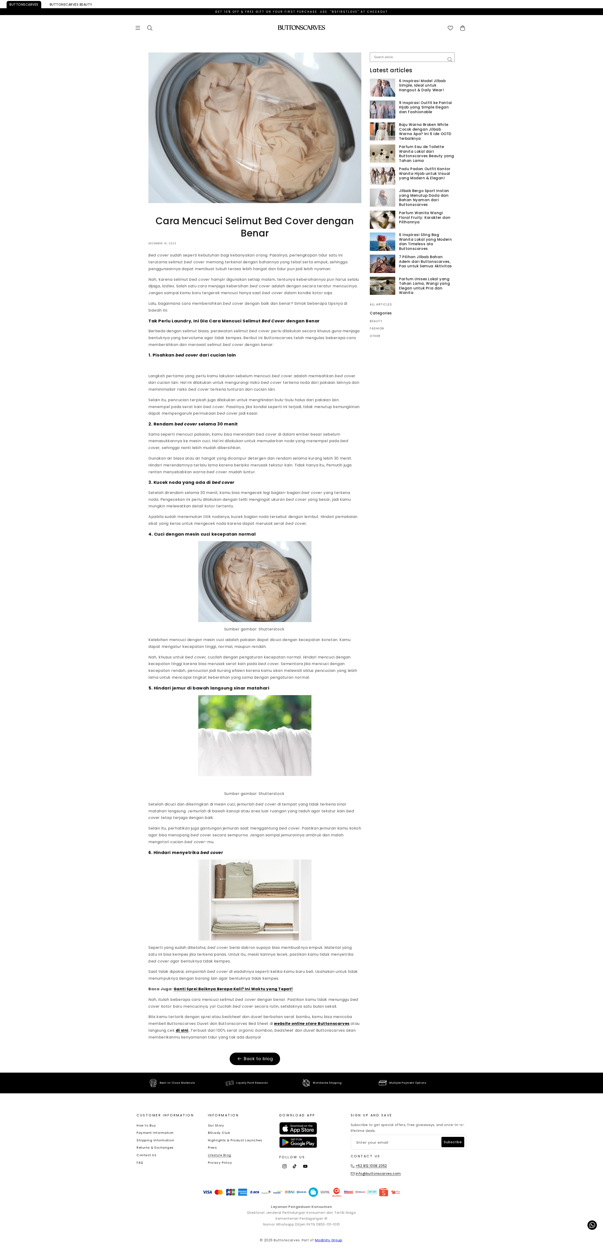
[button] (137, 28)
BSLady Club (219, 1133)
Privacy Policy (220, 1163)
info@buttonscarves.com (378, 1173)
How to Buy (146, 1125)
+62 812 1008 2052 (371, 1165)
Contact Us (146, 1155)
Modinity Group (328, 1240)
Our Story (216, 1125)
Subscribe (453, 1142)
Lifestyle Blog (219, 1155)
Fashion (377, 328)
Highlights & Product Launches (235, 1140)
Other (375, 336)
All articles (381, 304)
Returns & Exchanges (155, 1148)
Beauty (71, 4)
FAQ (140, 1163)
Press (212, 1148)
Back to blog (258, 1059)
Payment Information (155, 1133)
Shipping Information (155, 1140)
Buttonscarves (23, 4)
